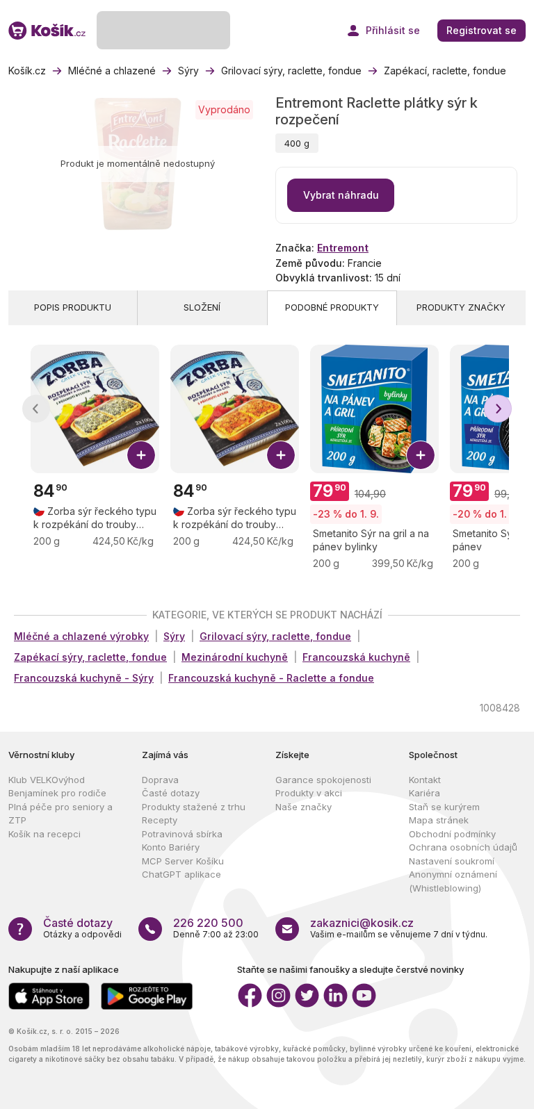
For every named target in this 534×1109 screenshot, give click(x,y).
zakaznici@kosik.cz (362, 922)
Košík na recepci (44, 833)
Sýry (174, 636)
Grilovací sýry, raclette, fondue (275, 636)
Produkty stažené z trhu (193, 806)
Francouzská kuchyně (356, 657)
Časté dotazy (171, 792)
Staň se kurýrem (444, 806)
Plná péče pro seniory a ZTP (60, 813)
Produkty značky (460, 307)
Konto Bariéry (171, 847)
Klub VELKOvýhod (46, 779)
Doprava (160, 779)
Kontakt (425, 779)
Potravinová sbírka (182, 833)
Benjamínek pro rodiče (57, 792)
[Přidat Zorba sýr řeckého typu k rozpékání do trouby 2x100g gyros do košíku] (281, 455)
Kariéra (424, 792)
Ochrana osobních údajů (463, 847)
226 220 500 (208, 922)
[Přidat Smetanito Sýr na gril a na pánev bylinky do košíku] (421, 455)
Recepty (159, 819)
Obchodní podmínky (452, 833)
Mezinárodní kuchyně (234, 657)
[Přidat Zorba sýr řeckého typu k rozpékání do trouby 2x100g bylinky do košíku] (141, 455)
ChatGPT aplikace (181, 874)
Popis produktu (72, 307)
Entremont (343, 248)
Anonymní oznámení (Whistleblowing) (453, 881)
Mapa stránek (439, 819)
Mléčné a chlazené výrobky (81, 636)
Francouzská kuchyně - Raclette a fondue (271, 678)
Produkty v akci (308, 792)
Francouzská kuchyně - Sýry (84, 678)
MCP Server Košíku (183, 860)
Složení (202, 307)
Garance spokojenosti (323, 779)
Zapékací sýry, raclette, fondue (90, 657)
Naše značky (303, 806)
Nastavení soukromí (451, 860)
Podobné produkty (332, 307)
